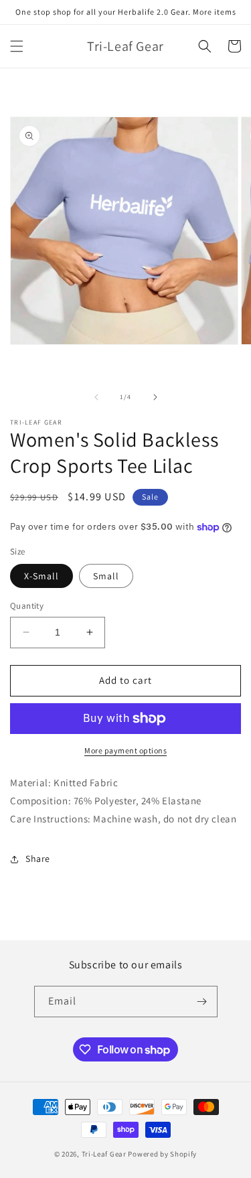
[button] (16, 46)
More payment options (125, 750)
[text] (125, 783)
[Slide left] (96, 397)
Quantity (27, 605)
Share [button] (37, 859)
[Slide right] (155, 397)
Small (106, 576)
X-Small (41, 576)
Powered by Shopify (162, 1154)
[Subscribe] (202, 1001)
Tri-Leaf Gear (104, 1154)
